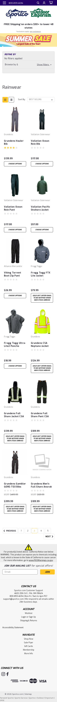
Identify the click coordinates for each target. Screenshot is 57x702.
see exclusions (35, 31)
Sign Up (32, 617)
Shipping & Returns (28, 620)
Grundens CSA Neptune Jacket (40, 345)
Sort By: (21, 99)
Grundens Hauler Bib (14, 142)
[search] (38, 3)
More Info (28, 653)
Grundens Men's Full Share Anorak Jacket (41, 485)
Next (48, 536)
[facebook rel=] (8, 674)
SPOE (2, 700)
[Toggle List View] (11, 100)
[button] (28, 40)
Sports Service (21, 698)
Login (23, 617)
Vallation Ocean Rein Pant (13, 208)
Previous (11, 531)
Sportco (32, 698)
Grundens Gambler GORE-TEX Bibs (15, 485)
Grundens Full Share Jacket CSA (14, 415)
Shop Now (28, 639)
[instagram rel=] (3, 674)
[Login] (44, 3)
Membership (28, 650)
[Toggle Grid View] (5, 100)
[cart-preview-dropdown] (51, 2)
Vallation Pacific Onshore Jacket (40, 208)
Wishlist (28, 613)
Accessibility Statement (12, 627)
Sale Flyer (28, 642)
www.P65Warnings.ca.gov (41, 560)
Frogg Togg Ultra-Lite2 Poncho (15, 345)
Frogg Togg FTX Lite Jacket (40, 274)
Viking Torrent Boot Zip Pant (12, 274)
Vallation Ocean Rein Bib (40, 142)
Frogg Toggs (36, 266)
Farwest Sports (6, 698)
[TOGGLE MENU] (4, 2)
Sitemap (28, 694)
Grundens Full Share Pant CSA (40, 415)
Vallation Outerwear (40, 134)
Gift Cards (28, 646)
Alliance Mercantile (13, 266)
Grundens (8, 134)
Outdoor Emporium (45, 698)
